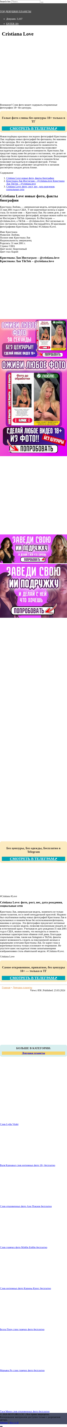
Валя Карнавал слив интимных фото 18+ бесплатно (27, 1165)
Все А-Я (14, 1422)
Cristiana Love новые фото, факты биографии (30, 178)
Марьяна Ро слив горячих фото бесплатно (22, 1370)
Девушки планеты (33, 1053)
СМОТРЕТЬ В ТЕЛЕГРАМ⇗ (33, 128)
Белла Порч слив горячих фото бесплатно (22, 1329)
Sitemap (4, 1422)
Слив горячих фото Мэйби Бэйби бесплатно (23, 1247)
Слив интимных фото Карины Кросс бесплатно (25, 1288)
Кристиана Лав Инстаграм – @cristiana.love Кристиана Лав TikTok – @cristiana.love (35, 182)
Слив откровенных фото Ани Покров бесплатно (26, 1206)
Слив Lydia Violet (9, 1124)
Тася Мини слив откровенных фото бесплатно (25, 1411)
